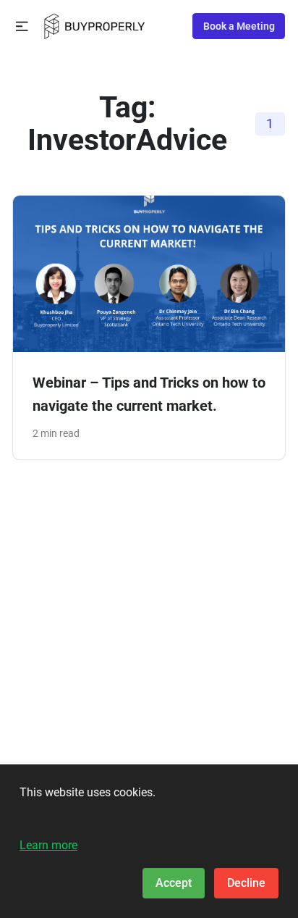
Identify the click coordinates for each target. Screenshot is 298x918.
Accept (174, 883)
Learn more (48, 845)
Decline (246, 883)
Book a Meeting (239, 26)
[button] (22, 26)
